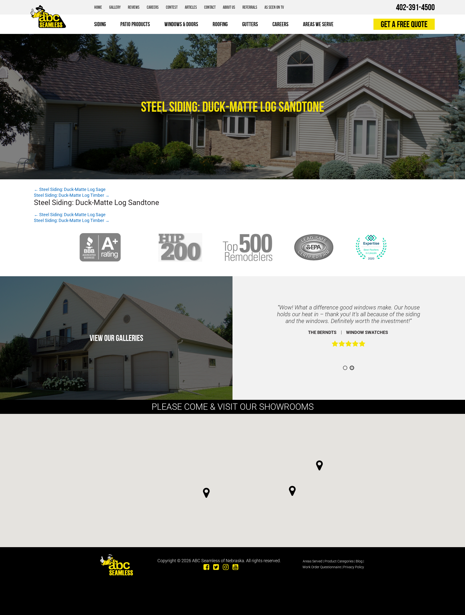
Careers (153, 7)
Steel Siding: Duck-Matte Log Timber (71, 195)
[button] (292, 491)
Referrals (249, 7)
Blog (359, 561)
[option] (348, 328)
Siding (100, 24)
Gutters (250, 24)
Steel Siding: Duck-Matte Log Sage (70, 189)
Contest (172, 7)
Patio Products (135, 24)
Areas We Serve (318, 24)
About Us (229, 7)
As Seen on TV (274, 7)
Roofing (220, 24)
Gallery (115, 7)
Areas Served (312, 561)
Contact (210, 7)
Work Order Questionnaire (321, 567)
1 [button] (345, 368)
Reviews (134, 7)
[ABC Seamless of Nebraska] (48, 16)
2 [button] (352, 368)
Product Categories (339, 561)
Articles (191, 7)
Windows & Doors (181, 24)
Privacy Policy (353, 567)
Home (98, 7)
